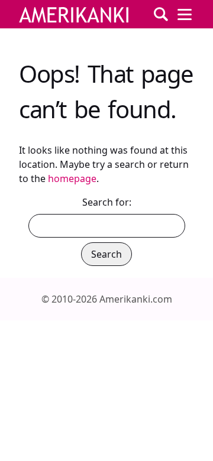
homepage (72, 178)
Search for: (106, 202)
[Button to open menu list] (184, 14)
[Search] (160, 14)
